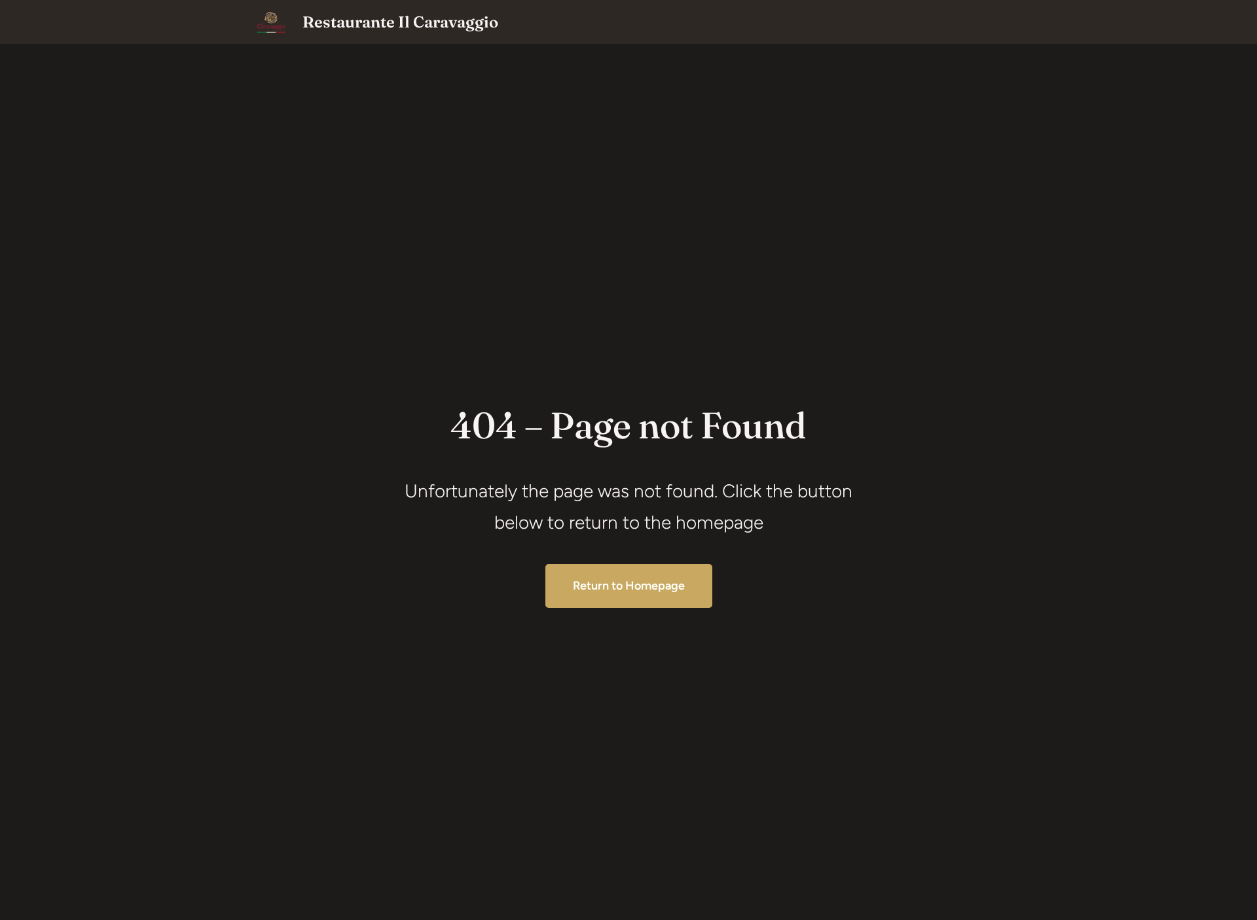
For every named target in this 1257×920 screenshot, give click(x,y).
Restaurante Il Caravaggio (400, 21)
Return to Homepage (629, 585)
